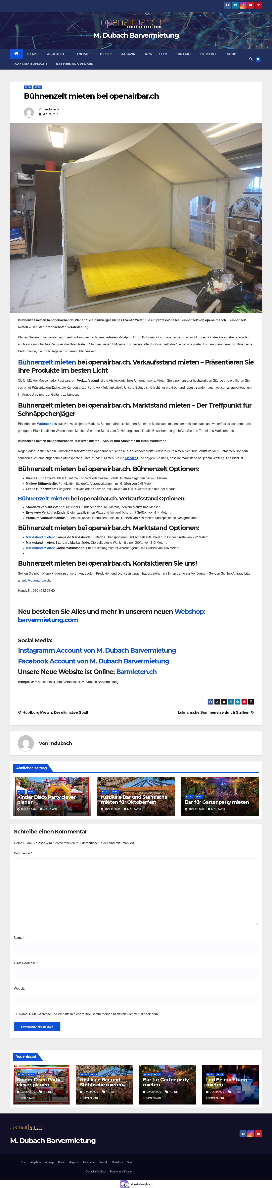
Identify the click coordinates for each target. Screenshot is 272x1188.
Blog (28, 87)
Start (32, 54)
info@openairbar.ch (36, 580)
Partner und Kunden (74, 64)
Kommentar (23, 853)
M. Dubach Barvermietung (136, 35)
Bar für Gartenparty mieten (217, 802)
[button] (250, 59)
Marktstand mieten (40, 537)
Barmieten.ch (136, 672)
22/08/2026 (28, 1092)
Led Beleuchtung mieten (226, 1082)
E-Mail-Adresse (26, 963)
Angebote (56, 54)
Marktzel (131, 458)
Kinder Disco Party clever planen (46, 799)
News (38, 87)
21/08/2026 (217, 1092)
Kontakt (184, 54)
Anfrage (84, 54)
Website (19, 988)
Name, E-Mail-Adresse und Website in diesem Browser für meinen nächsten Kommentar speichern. (89, 1014)
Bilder (106, 54)
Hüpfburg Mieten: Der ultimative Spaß (55, 712)
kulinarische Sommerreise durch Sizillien (214, 712)
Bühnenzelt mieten (47, 362)
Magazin (127, 54)
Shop (231, 54)
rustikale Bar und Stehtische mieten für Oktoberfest (134, 799)
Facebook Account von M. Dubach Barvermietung (93, 661)
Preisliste (209, 54)
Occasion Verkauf (30, 64)
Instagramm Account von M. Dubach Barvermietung (97, 650)
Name (19, 937)
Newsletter (155, 54)
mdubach (52, 109)
